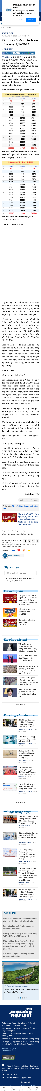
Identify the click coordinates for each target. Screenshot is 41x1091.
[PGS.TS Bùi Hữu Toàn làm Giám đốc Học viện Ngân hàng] (10, 658)
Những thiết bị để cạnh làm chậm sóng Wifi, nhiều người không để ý (27, 754)
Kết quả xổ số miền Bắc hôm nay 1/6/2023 (26, 611)
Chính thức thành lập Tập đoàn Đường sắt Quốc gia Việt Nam (20, 990)
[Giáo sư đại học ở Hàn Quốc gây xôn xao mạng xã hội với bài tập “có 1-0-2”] (10, 669)
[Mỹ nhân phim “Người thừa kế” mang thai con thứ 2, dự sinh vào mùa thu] (10, 647)
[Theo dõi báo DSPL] (20, 53)
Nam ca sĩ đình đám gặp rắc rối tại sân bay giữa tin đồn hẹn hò (27, 692)
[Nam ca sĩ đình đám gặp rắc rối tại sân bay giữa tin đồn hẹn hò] (10, 692)
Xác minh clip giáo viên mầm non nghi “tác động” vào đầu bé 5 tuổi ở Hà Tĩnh (28, 681)
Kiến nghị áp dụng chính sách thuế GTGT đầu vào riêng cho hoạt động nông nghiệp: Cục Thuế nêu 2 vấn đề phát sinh (19, 945)
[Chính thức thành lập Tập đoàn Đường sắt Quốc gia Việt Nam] (20, 973)
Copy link (12, 1090)
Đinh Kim (8, 49)
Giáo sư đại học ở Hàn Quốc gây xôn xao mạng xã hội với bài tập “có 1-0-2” (28, 669)
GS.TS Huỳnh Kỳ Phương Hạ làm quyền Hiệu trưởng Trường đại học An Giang (26, 854)
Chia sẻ (37, 1090)
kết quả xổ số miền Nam (25, 534)
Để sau (21, 20)
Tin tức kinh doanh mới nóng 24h (20, 507)
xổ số (9, 531)
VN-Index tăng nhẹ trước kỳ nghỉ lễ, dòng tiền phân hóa (27, 786)
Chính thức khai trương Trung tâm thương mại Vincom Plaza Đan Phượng (27, 771)
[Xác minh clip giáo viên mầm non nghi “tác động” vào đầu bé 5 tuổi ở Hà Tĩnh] (10, 681)
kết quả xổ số (19, 531)
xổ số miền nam (8, 534)
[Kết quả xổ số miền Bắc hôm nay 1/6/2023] (10, 612)
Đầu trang (24, 1082)
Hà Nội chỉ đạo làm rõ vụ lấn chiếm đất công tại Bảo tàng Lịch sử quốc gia (28, 723)
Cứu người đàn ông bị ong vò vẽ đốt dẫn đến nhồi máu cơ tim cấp (28, 836)
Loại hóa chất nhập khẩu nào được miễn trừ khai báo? (27, 738)
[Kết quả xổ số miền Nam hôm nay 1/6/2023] (10, 623)
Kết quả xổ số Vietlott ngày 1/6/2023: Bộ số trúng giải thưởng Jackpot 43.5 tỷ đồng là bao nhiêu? (28, 519)
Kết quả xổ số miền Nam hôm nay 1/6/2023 (26, 622)
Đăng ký (30, 20)
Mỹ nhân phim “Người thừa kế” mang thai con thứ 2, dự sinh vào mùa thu (27, 647)
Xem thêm (20, 705)
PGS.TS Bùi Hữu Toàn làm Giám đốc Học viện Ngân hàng (27, 657)
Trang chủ (4, 1090)
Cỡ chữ (20, 1090)
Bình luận (28, 1090)
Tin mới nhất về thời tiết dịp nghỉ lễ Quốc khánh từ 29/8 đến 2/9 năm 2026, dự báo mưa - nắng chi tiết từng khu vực (27, 874)
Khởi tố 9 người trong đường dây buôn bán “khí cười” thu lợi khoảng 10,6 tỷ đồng (28, 819)
